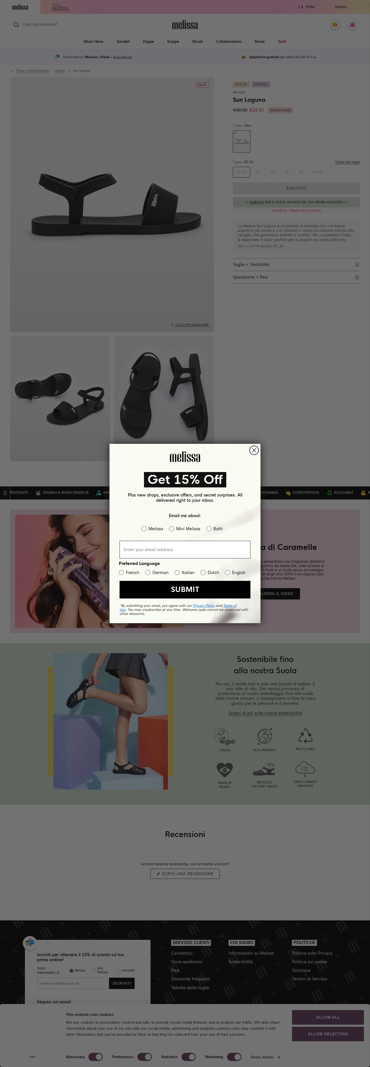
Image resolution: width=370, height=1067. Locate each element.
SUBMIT (185, 589)
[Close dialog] (254, 450)
